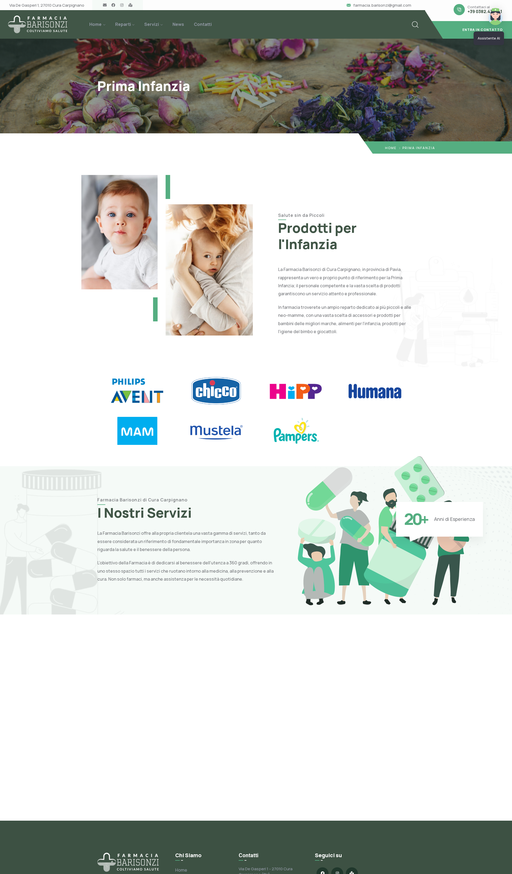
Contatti (203, 24)
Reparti (123, 24)
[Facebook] (113, 5)
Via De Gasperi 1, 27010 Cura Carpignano (46, 5)
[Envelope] (105, 5)
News (178, 24)
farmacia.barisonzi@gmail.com (382, 5)
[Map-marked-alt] (130, 5)
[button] (468, 30)
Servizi (151, 24)
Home (95, 24)
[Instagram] (122, 5)
